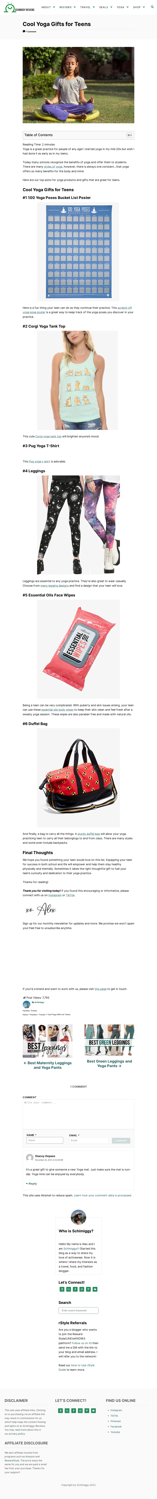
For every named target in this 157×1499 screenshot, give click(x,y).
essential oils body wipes (57, 709)
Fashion (26, 1010)
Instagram (55, 895)
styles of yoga (53, 166)
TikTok (70, 895)
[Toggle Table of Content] (127, 135)
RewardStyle (12, 1460)
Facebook (116, 1426)
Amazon (30, 1456)
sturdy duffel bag (89, 833)
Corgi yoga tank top (48, 436)
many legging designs (54, 585)
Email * (74, 1135)
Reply (33, 1183)
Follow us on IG (82, 1343)
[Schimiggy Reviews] (20, 7)
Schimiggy (39, 1002)
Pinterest (116, 1421)
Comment (29, 1097)
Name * (32, 1135)
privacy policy (17, 1433)
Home (25, 1014)
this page (101, 989)
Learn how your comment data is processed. (103, 1195)
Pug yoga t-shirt (39, 461)
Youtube (115, 1432)
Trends (34, 1010)
